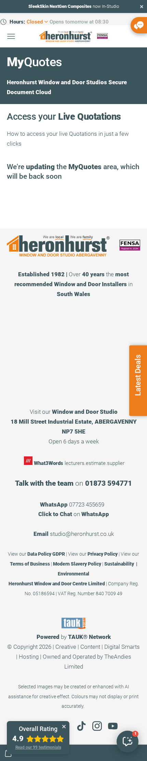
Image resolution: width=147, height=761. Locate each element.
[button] (127, 741)
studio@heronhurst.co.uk (82, 533)
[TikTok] (81, 726)
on (73, 514)
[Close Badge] (64, 726)
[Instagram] (97, 726)
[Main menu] (11, 36)
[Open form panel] (139, 25)
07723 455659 (86, 504)
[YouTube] (113, 726)
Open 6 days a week (74, 441)
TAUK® (78, 636)
